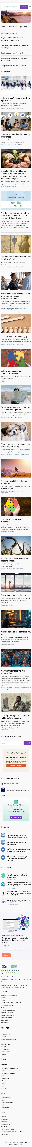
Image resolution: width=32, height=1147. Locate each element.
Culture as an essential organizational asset (11, 372)
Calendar (3, 1083)
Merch (2, 1105)
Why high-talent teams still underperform (13, 672)
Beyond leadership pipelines (14, 26)
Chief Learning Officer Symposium (10, 1076)
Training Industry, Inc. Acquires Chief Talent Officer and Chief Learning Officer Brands (15, 215)
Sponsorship (4, 1088)
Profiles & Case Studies (7, 1012)
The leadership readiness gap (14, 336)
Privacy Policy (4, 1134)
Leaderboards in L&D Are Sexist (12, 53)
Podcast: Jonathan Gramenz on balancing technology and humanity (18, 836)
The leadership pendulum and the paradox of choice (16, 258)
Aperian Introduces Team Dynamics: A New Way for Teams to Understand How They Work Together (19, 893)
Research (3, 1054)
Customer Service (5, 1124)
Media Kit (3, 1047)
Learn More (20, 987)
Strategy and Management (8, 1015)
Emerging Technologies (7, 1005)
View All (3, 795)
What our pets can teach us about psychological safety (16, 445)
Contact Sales (4, 1119)
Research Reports (5, 1107)
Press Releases (5, 1049)
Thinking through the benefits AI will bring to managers (15, 716)
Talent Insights (5, 1022)
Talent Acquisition (5, 1020)
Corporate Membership (7, 1102)
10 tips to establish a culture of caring (14, 66)
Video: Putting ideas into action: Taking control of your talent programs (18, 850)
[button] (30, 6)
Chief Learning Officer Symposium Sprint (11, 1071)
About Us (3, 1116)
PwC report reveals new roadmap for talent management (16, 408)
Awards (3, 1032)
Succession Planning (6, 1017)
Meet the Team (5, 1126)
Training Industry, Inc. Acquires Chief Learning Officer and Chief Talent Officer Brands (18, 875)
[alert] (16, 784)
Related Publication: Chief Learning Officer (12, 1132)
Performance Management (8, 1010)
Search (28, 743)
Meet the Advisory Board (7, 1129)
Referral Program (5, 1052)
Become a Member (6, 1034)
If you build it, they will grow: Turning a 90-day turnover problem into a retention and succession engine (13, 175)
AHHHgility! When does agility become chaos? (14, 559)
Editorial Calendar (5, 1044)
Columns (3, 997)
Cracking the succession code (14, 595)
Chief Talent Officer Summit (8, 1073)
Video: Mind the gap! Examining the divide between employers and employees (17, 858)
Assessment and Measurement (9, 995)
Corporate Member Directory (8, 1039)
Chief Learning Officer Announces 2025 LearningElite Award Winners (19, 901)
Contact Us (4, 1122)
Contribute (3, 1037)
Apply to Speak (5, 1086)
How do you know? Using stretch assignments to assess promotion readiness (15, 296)
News (2, 1007)
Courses (3, 1042)
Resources (3, 1057)
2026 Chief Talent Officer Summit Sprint (18, 790)
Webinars (3, 1081)
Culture (3, 1000)
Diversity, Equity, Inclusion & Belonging (11, 1002)
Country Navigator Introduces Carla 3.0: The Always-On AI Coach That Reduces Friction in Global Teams (19, 884)
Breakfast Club (5, 1078)
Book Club (3, 1100)
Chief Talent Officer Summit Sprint (10, 1068)
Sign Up (24, 6)
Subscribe (3, 1059)
